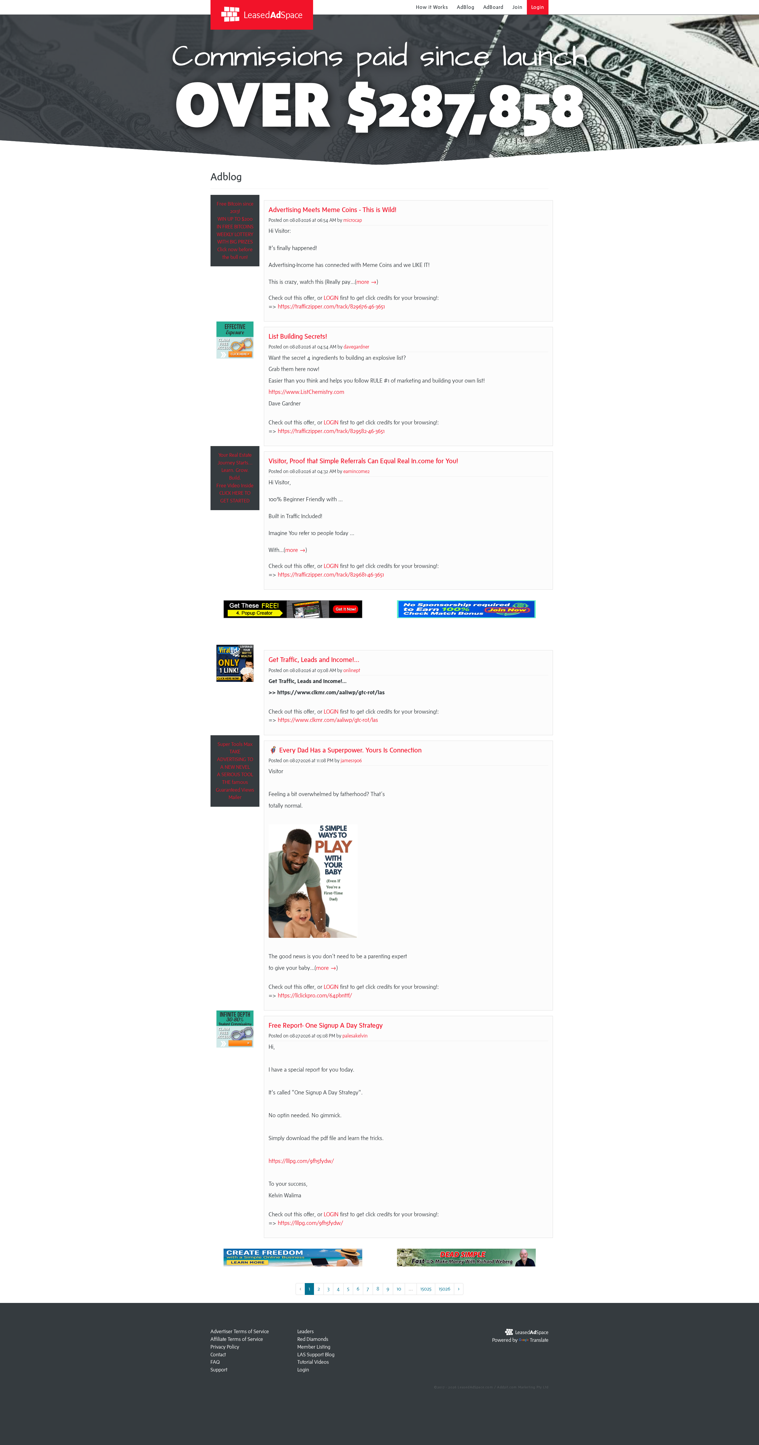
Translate (539, 1340)
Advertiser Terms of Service (240, 1331)
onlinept (351, 670)
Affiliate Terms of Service (237, 1339)
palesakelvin (355, 1035)
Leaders (305, 1331)
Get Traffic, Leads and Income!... (314, 659)
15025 (425, 1289)
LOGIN (331, 298)
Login (537, 7)
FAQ (215, 1362)
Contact (218, 1355)
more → (366, 282)
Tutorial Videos (313, 1362)
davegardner (356, 346)
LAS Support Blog (315, 1355)
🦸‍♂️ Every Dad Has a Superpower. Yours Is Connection (345, 750)
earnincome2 (356, 471)
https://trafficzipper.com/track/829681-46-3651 (331, 574)
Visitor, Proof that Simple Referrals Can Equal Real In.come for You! (363, 461)
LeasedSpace (272, 14)
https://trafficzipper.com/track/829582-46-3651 (331, 431)
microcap (352, 220)
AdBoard (493, 7)
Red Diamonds (312, 1339)
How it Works (432, 7)
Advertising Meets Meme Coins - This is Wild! (332, 210)
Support (219, 1370)
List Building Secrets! (298, 336)
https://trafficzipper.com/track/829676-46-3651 (331, 306)
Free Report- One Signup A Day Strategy (326, 1025)
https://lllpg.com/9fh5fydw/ (301, 1161)
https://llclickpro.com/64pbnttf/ (315, 995)
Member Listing (313, 1347)
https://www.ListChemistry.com (306, 392)
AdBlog (465, 7)
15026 (444, 1289)
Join (517, 7)
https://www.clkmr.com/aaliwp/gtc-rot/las (328, 720)
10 (399, 1289)
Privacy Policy (225, 1347)
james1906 (351, 760)
